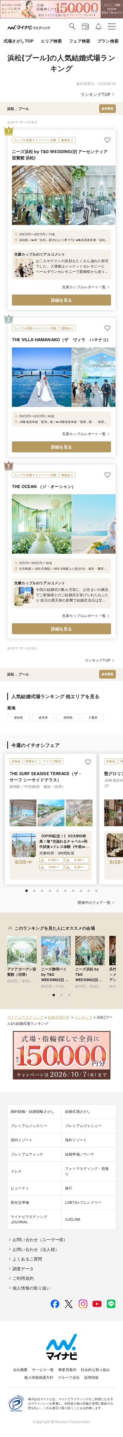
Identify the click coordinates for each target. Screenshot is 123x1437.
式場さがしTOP (18, 40)
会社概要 (20, 1369)
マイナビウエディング (25, 1017)
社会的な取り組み (95, 1369)
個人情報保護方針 (38, 1377)
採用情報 (91, 1377)
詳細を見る (61, 300)
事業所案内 (67, 1369)
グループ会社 (69, 1377)
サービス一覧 (43, 1369)
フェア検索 (79, 40)
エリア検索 (51, 40)
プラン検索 (108, 40)
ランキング (83, 1017)
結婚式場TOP (59, 1017)
